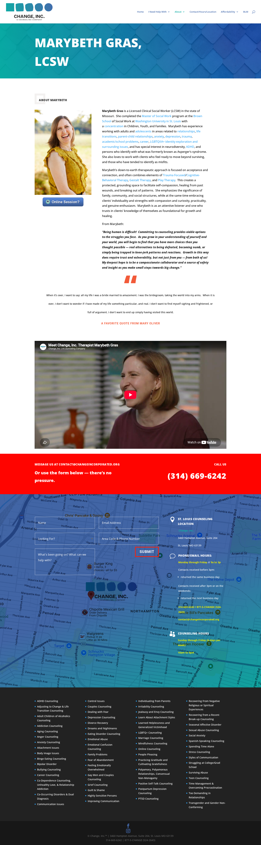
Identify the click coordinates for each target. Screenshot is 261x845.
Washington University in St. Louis (158, 121)
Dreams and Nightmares (102, 728)
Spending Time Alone (201, 746)
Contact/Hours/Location (203, 11)
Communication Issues (50, 804)
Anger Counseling (47, 737)
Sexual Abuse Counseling (204, 730)
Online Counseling (149, 749)
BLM (245, 11)
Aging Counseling (47, 731)
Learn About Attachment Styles (156, 717)
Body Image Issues (48, 753)
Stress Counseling (199, 752)
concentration (113, 126)
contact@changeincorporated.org (90, 464)
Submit (147, 552)
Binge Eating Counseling (51, 758)
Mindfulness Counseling (152, 743)
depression (172, 136)
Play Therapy (166, 180)
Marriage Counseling (150, 738)
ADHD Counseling (47, 701)
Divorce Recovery (98, 723)
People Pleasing (147, 754)
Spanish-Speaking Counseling (206, 741)
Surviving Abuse (198, 772)
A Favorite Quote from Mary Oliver (130, 323)
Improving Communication (103, 801)
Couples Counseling (99, 706)
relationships (186, 131)
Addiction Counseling (49, 726)
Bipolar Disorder (47, 764)
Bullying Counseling (49, 769)
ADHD (190, 147)
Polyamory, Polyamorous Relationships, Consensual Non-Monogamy (154, 774)
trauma (187, 136)
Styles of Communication (203, 757)
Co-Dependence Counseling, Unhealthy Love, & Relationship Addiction (55, 785)
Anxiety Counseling (48, 742)
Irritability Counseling (151, 706)
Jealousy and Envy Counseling (156, 712)
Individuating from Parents (154, 701)
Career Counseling (48, 775)
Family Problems (97, 754)
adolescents (143, 131)
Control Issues (96, 701)
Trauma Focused (174, 175)
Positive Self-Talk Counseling (155, 783)
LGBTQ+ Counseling (150, 732)
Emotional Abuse (98, 739)
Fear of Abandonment (101, 760)
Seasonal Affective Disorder (205, 724)
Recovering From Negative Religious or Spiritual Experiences (204, 705)
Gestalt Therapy (140, 180)
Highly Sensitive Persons (102, 795)
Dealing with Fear (98, 712)
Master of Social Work (157, 116)
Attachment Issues (48, 747)
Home (140, 11)
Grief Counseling (98, 784)
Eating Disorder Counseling (104, 734)
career (144, 142)
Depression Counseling (101, 717)
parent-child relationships (135, 136)
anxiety (159, 136)
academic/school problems (120, 142)
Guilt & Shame (96, 790)
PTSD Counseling (148, 798)
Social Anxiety (197, 735)
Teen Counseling (199, 778)
